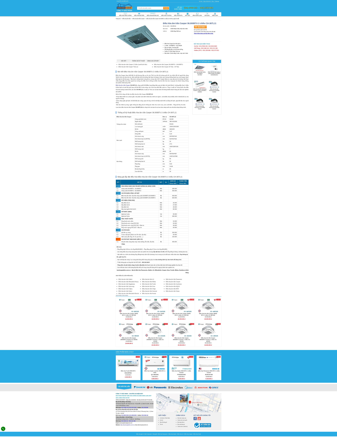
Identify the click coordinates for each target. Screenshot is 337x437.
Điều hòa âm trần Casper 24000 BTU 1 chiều (155, 314)
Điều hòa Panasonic (163, 434)
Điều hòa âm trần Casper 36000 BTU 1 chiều (182, 314)
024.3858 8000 (133, 415)
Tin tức (200, 1)
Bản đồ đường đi (163, 422)
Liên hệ (161, 420)
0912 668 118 (205, 48)
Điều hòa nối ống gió (153, 15)
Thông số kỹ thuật (138, 61)
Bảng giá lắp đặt (153, 61)
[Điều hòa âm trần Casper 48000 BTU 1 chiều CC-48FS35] (208, 305)
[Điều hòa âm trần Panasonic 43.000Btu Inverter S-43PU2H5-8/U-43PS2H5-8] (199, 101)
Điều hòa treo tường (125, 15)
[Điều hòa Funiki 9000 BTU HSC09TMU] (128, 363)
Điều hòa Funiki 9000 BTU (128, 372)
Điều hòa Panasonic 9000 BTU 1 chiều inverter (209, 372)
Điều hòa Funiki (197, 434)
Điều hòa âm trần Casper (123, 85)
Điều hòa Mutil (178, 15)
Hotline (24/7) (198, 50)
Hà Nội (196, 46)
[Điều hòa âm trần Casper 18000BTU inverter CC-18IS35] (129, 330)
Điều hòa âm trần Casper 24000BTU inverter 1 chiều (155, 339)
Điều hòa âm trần (139, 15)
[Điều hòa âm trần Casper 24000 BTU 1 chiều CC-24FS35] (155, 305)
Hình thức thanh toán (181, 418)
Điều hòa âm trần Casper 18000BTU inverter (128, 338)
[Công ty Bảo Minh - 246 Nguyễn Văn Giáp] (188, 402)
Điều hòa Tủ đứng (166, 15)
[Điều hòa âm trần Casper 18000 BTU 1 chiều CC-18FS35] (129, 305)
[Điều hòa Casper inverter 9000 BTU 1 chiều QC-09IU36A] (155, 363)
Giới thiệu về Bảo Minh (165, 418)
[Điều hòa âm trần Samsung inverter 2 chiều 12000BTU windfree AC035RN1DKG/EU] (199, 84)
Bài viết (123, 61)
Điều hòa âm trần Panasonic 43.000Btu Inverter (199, 109)
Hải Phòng (197, 48)
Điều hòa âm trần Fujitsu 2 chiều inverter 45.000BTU (214, 73)
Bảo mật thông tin (181, 424)
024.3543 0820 (213, 46)
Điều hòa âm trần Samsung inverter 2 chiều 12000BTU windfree (199, 91)
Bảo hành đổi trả (180, 422)
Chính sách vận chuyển (182, 420)
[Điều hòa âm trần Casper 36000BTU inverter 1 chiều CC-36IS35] (181, 330)
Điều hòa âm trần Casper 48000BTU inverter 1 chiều (208, 339)
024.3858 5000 (125, 415)
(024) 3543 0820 (206, 8)
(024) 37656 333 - (191, 8)
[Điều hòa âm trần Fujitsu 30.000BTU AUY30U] (199, 67)
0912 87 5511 (215, 50)
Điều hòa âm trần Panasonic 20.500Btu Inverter (214, 91)
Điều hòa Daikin (172, 434)
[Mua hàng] (200, 27)
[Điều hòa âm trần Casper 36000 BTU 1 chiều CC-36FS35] (181, 305)
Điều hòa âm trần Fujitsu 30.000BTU (200, 73)
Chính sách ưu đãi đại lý (182, 426)
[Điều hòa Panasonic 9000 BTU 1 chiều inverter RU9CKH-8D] (209, 363)
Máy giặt (187, 15)
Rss (213, 1)
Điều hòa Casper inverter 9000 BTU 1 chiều (154, 372)
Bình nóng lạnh (197, 15)
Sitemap (217, 1)
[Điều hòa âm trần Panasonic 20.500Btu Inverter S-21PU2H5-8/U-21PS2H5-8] (214, 84)
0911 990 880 (206, 50)
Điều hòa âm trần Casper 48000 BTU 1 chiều (208, 314)
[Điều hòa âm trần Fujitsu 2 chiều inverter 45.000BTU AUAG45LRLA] (214, 67)
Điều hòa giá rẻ (140, 434)
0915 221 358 (213, 48)
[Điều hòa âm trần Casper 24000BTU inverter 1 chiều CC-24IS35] (155, 330)
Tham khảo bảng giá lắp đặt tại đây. (203, 33)
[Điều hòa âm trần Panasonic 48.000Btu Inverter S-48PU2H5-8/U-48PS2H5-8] (214, 101)
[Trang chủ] (124, 7)
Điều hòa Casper (188, 434)
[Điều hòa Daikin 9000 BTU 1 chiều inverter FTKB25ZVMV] (181, 363)
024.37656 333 (203, 46)
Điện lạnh (215, 15)
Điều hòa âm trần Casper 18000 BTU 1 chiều (129, 314)
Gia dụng (207, 15)
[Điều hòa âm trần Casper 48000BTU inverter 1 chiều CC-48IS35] (208, 330)
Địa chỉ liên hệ (207, 1)
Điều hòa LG (180, 434)
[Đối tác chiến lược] (168, 387)
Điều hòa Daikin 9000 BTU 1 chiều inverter (181, 372)
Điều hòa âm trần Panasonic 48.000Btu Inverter (214, 109)
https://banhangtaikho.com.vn (127, 425)
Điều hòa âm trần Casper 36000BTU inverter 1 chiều (181, 339)
